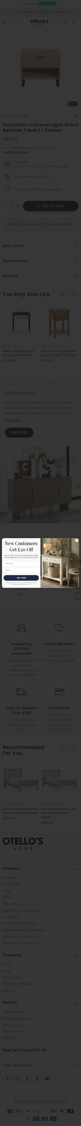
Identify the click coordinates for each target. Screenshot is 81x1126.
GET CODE (21, 578)
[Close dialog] (76, 540)
